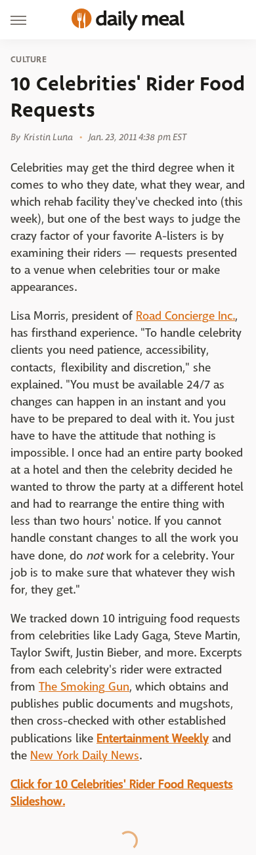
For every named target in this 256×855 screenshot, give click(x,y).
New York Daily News (84, 755)
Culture (29, 59)
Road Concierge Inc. (185, 316)
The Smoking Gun (84, 686)
